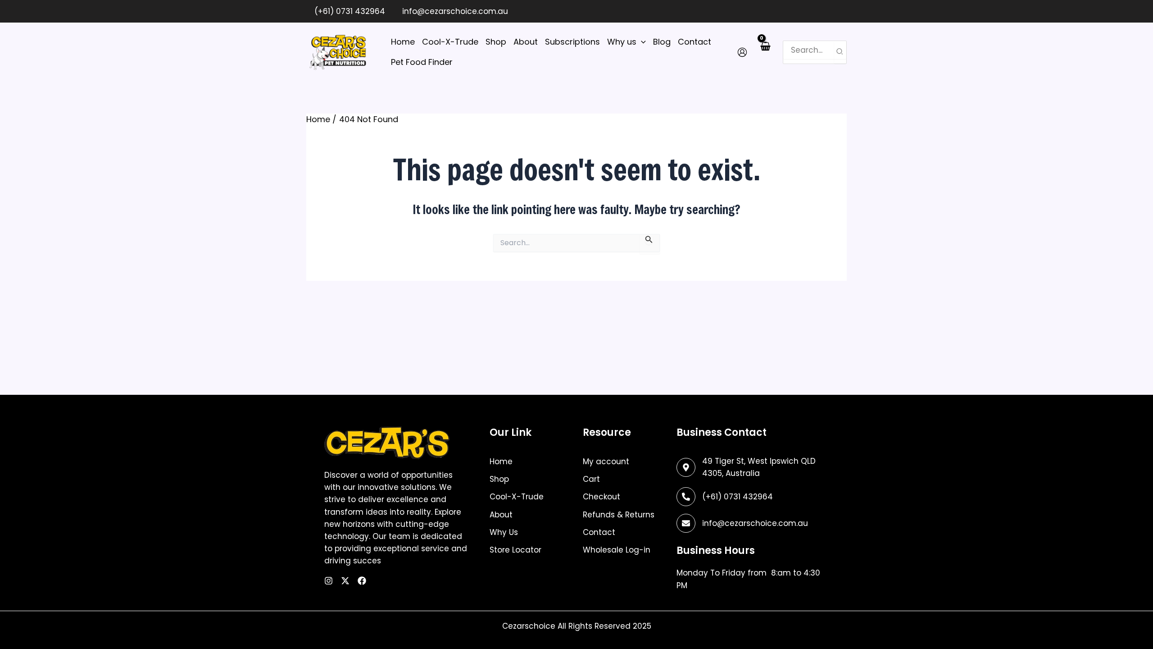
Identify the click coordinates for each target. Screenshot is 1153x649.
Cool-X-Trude (517, 496)
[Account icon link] (742, 52)
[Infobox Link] (749, 496)
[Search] (840, 52)
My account (606, 461)
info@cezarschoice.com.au (454, 11)
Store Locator (515, 549)
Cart (591, 479)
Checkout (601, 496)
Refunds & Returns (618, 514)
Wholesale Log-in (616, 549)
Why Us (504, 532)
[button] (641, 42)
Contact (599, 532)
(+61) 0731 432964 (348, 11)
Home (501, 461)
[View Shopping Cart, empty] (765, 51)
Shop (499, 479)
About (501, 514)
